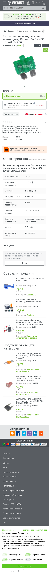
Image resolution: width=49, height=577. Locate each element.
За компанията (9, 477)
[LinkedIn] (35, 433)
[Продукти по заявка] (33, 3)
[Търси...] (42, 8)
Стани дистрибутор (11, 518)
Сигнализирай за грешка (36, 159)
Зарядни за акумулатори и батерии (26, 337)
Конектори (31, 294)
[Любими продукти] (38, 2)
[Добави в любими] (45, 122)
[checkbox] (4, 554)
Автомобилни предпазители (27, 370)
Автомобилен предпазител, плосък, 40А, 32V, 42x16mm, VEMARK (28, 355)
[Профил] (28, 3)
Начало (6, 454)
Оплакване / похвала (12, 495)
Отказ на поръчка (11, 472)
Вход (24, 263)
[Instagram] (29, 433)
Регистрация (8, 486)
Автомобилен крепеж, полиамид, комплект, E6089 (28, 300)
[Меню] (4, 3)
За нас (6, 463)
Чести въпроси (9, 481)
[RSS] (41, 433)
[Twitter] (24, 433)
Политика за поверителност (34, 530)
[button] (8, 530)
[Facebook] (18, 433)
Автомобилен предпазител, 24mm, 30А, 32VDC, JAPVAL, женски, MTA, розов (28, 378)
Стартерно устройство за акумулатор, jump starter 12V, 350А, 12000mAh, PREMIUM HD (30, 322)
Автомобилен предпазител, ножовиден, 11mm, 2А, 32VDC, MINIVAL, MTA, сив (30, 401)
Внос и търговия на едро (14, 490)
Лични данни (8, 500)
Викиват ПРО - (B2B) (12, 504)
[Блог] (12, 433)
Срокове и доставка (12, 513)
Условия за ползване (12, 509)
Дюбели (30, 315)
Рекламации (8, 458)
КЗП (4, 522)
